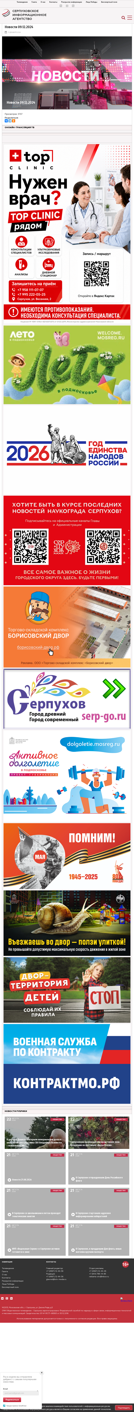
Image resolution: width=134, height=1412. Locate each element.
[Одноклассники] (13, 120)
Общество (57, 1119)
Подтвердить (124, 1408)
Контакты (53, 2)
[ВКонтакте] (6, 120)
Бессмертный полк (109, 2)
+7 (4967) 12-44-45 (97, 1271)
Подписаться (12, 1399)
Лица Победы (91, 2)
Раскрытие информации (71, 2)
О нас (43, 2)
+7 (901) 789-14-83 (97, 1274)
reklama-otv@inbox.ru (99, 1277)
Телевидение (22, 2)
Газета (34, 2)
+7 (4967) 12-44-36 (54, 1271)
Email (20, 1389)
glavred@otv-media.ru (56, 1279)
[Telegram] (10, 120)
